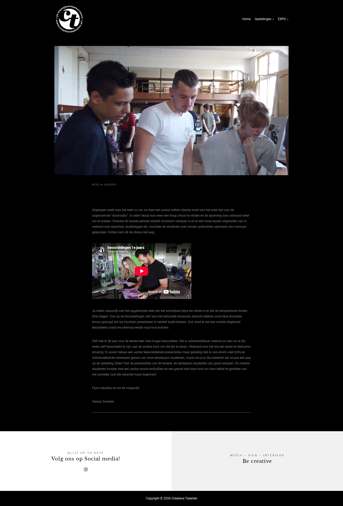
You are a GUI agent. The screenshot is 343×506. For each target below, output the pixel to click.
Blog (95, 184)
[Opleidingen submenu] (273, 19)
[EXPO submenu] (288, 19)
